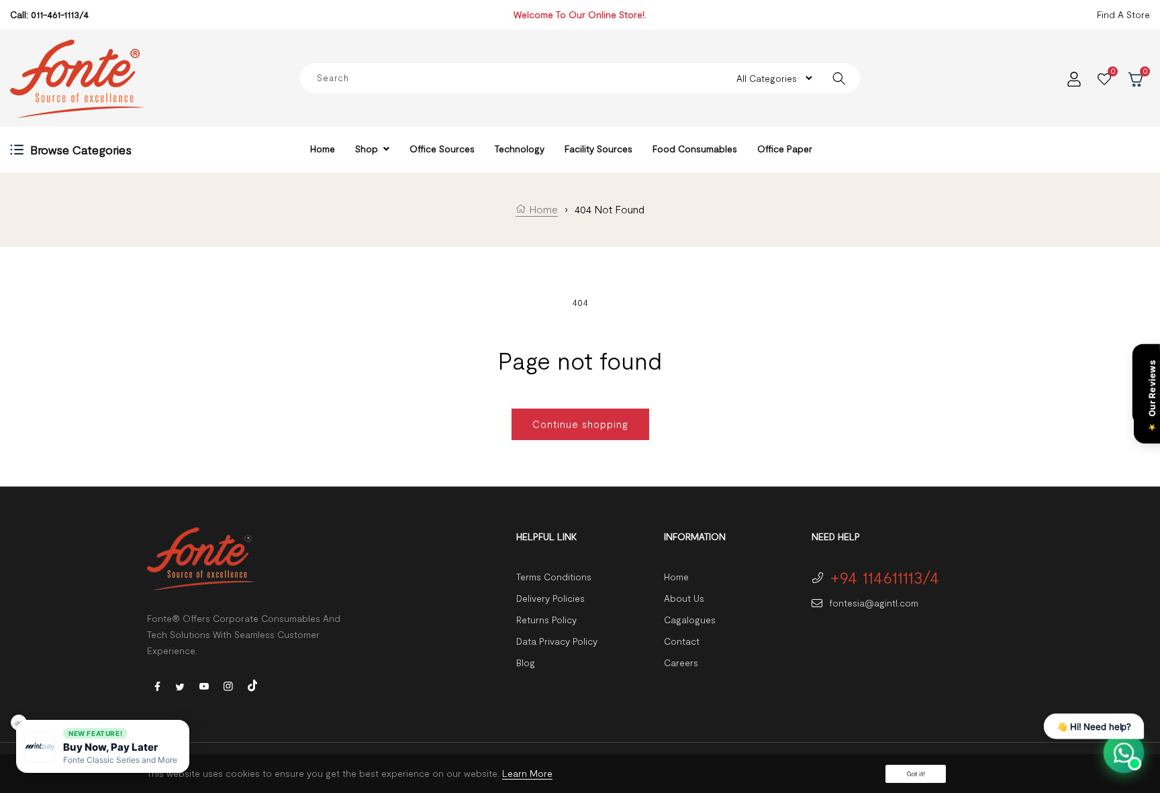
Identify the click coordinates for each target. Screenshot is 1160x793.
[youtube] (204, 685)
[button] (102, 746)
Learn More (527, 773)
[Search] (839, 78)
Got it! (915, 774)
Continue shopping (580, 424)
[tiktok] (252, 684)
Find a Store (1123, 14)
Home (542, 209)
